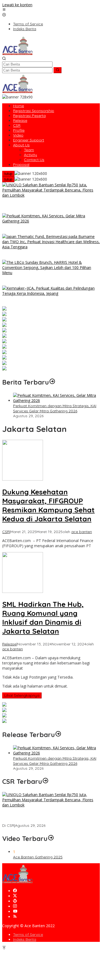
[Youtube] (15, 911)
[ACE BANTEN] (17, 53)
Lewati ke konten (17, 4)
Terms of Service (28, 934)
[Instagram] (15, 906)
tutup (8, 174)
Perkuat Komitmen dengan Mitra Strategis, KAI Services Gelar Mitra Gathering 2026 (43, 229)
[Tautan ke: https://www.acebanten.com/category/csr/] (45, 781)
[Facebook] (15, 890)
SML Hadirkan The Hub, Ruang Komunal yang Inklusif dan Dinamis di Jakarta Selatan (43, 618)
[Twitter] (15, 896)
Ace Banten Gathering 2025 (38, 857)
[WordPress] (15, 901)
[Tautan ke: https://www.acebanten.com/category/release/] (52, 382)
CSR (6, 531)
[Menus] (4, 10)
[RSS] (15, 916)
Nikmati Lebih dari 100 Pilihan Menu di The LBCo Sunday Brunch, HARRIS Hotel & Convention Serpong (49, 281)
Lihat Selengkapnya (21, 695)
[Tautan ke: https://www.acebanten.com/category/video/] (51, 838)
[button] (57, 70)
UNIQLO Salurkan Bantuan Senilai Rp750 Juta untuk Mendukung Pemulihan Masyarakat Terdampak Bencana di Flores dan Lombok (48, 205)
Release (9, 644)
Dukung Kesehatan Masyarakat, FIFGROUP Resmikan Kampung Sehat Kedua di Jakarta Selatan (48, 505)
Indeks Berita (24, 939)
